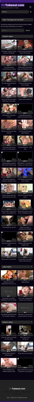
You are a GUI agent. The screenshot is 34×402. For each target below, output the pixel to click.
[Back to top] (29, 397)
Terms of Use (17, 394)
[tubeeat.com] (14, 5)
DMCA (17, 392)
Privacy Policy (26, 392)
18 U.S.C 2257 (8, 392)
